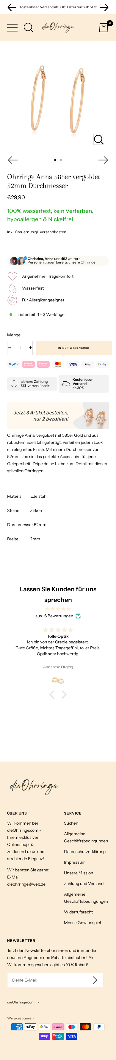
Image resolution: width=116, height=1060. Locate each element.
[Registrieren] (92, 980)
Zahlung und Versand (84, 883)
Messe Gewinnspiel (82, 922)
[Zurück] (12, 160)
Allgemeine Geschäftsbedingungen (86, 837)
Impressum (75, 862)
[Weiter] (103, 160)
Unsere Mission (78, 873)
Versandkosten (53, 231)
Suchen (71, 823)
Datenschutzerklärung (85, 851)
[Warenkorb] (103, 28)
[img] (58, 608)
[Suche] (28, 28)
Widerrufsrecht (78, 912)
